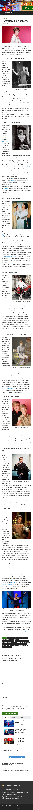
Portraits (4, 18)
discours (13, 582)
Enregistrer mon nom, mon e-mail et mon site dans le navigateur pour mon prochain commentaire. (16, 708)
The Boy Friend (22, 644)
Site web (4, 697)
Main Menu (8, 12)
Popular (6, 717)
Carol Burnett (6, 639)
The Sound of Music (7, 645)
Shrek (24, 642)
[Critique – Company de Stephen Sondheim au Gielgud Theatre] (9, 729)
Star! (28, 642)
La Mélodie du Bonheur (11, 256)
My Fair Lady (25, 166)
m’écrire (12, 768)
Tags (21, 717)
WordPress (10, 808)
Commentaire (6, 663)
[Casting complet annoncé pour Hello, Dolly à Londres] (9, 739)
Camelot (7, 188)
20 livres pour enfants (7, 388)
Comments (15, 717)
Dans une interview (7, 584)
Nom (3, 683)
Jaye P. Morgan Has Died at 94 (10, 789)
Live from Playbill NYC (11, 785)
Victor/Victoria (6, 647)
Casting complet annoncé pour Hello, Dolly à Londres (21, 740)
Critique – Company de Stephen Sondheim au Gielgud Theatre (21, 731)
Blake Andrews (11, 638)
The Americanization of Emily (10, 644)
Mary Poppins (18, 641)
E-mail (4, 690)
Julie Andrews (14, 639)
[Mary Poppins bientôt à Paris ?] (9, 721)
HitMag (17, 808)
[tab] (6, 717)
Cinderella (12, 180)
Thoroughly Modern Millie (20, 645)
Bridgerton (19, 638)
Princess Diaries (6, 642)
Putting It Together (17, 642)
